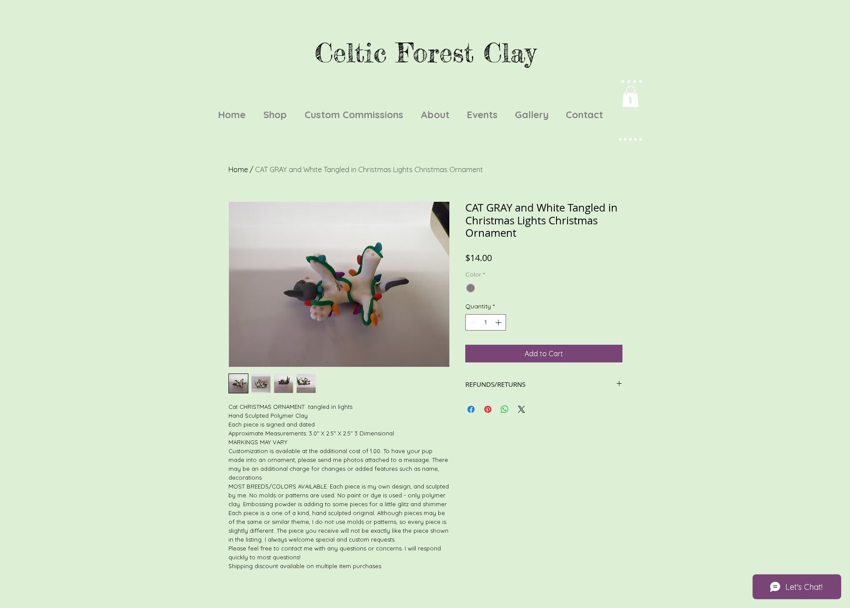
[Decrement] (472, 322)
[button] (630, 96)
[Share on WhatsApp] (504, 409)
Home (238, 169)
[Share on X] (521, 409)
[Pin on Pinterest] (488, 409)
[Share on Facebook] (471, 409)
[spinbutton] (486, 322)
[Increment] (499, 322)
